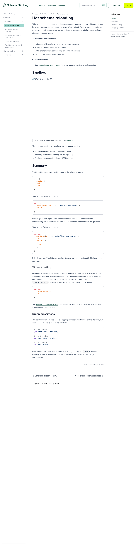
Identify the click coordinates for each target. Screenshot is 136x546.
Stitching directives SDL (46, 376)
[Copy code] (100, 178)
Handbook (36, 14)
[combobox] (93, 5)
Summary (114, 22)
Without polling (117, 25)
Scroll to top (114, 39)
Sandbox (113, 19)
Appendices (7, 55)
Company (62, 5)
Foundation (6, 18)
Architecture (7, 21)
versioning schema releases (49, 65)
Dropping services (118, 28)
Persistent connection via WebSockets (14, 46)
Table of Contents (9, 14)
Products (41, 5)
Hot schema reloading (13, 25)
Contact (115, 5)
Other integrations (9, 51)
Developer (52, 5)
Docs (129, 5)
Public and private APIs (13, 41)
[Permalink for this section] (47, 72)
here (69, 140)
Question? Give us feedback (118, 34)
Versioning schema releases (11, 30)
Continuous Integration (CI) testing (13, 36)
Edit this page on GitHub (117, 36)
